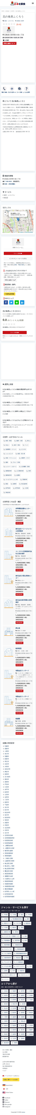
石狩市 (6, 830)
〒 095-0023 (8, 181)
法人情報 (5, 1052)
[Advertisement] (18, 63)
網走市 (6, 771)
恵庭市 (6, 822)
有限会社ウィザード (22, 670)
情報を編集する (9, 280)
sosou (23, 1112)
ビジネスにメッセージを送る (18, 258)
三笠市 (6, 799)
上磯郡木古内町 (9, 848)
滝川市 (6, 807)
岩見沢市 (7, 769)
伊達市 (6, 825)
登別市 (6, 820)
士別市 (22, 21)
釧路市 (6, 759)
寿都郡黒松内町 (9, 886)
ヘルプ (4, 1070)
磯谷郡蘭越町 (8, 889)
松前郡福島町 (8, 843)
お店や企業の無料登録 (9, 1061)
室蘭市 (6, 756)
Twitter (6, 1100)
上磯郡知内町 (8, 845)
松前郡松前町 (8, 840)
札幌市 (6, 746)
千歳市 (6, 805)
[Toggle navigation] (33, 3)
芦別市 (6, 784)
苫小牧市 (7, 776)
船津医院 (19, 648)
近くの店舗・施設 (7, 1050)
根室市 (6, 802)
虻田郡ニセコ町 (9, 891)
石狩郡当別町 (8, 835)
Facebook (7, 1097)
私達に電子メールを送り (11, 1079)
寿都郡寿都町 (8, 884)
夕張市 (6, 766)
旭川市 (6, 753)
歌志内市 (7, 812)
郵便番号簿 (6, 1056)
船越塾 (18, 718)
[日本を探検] (18, 3)
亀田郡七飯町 (8, 850)
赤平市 (6, 789)
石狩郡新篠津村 (9, 838)
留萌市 (6, 774)
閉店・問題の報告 (19, 264)
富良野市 (7, 817)
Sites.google (8, 1104)
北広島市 (7, 828)
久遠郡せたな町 (9, 879)
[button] (18, 219)
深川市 (6, 815)
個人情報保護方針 (7, 1066)
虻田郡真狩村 (8, 894)
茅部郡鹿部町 (8, 853)
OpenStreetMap (29, 232)
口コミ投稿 (17, 253)
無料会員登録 (10, 294)
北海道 (18, 21)
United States (9, 1092)
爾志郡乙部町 (8, 871)
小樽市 (6, 751)
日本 (6, 1089)
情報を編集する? (9, 43)
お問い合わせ (6, 1064)
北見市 (6, 764)
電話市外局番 (6, 1054)
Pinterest (7, 1102)
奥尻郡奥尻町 (8, 873)
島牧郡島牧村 (8, 881)
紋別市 (6, 792)
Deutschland (8, 1085)
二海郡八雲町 (8, 858)
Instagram (7, 1106)
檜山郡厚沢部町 (9, 868)
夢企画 (18, 628)
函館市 (6, 748)
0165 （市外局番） (10, 184)
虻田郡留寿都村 (9, 896)
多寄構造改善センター (23, 508)
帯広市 (6, 761)
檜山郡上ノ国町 (9, 866)
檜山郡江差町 (8, 863)
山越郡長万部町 (9, 861)
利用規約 (5, 1068)
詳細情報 (20, 523)
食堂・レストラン (9, 21)
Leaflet (21, 232)
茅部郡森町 (8, 856)
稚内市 (6, 779)
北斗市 (6, 833)
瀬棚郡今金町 (8, 876)
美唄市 (6, 782)
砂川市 (6, 810)
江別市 (6, 787)
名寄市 (6, 797)
